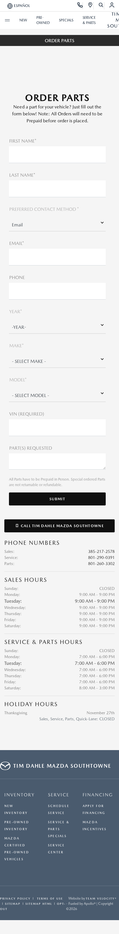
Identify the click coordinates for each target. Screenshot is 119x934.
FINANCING (98, 795)
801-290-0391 (101, 557)
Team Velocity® (101, 898)
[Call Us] (80, 5)
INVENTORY (19, 795)
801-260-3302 (101, 563)
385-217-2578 (101, 551)
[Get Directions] (91, 6)
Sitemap (13, 903)
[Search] (101, 6)
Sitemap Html (38, 903)
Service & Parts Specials (58, 829)
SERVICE (58, 795)
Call (61, 526)
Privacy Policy (15, 898)
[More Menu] (7, 20)
